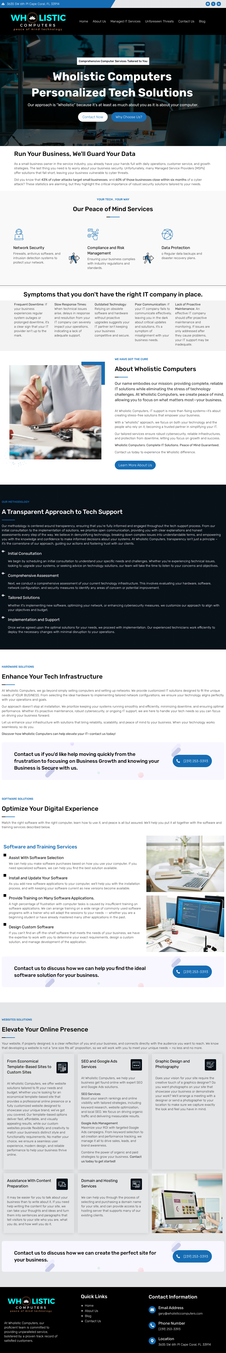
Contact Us (186, 21)
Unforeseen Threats (159, 21)
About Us (99, 21)
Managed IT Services (126, 21)
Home (83, 21)
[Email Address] (152, 1309)
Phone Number (171, 1323)
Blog (202, 21)
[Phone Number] (152, 1325)
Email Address (170, 1307)
